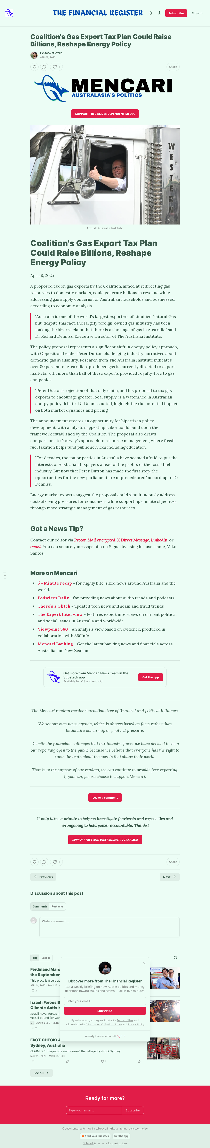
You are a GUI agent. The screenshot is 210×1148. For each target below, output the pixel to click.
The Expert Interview (61, 614)
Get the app (150, 677)
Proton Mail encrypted (94, 539)
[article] (105, 1050)
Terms (123, 1128)
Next (167, 877)
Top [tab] (35, 958)
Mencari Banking (55, 643)
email (35, 546)
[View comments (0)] (44, 67)
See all (39, 1073)
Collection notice (138, 1128)
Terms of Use (125, 1020)
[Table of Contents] (4, 574)
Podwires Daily (53, 597)
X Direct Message (133, 539)
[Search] (150, 13)
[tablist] (48, 906)
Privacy (114, 1128)
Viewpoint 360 (53, 629)
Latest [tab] (46, 958)
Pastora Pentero (51, 53)
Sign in (197, 13)
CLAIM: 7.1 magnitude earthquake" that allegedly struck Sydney (75, 1051)
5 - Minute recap (55, 583)
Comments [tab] (40, 906)
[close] (144, 963)
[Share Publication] (159, 13)
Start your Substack (97, 1136)
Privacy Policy (136, 1024)
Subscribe (176, 13)
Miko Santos (57, 1056)
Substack (88, 1143)
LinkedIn (159, 539)
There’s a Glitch (54, 606)
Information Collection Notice (104, 1024)
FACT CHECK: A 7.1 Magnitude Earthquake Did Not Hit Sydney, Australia (82, 1043)
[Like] (34, 67)
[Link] (24, 253)
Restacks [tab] (57, 906)
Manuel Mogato (58, 985)
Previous (46, 877)
